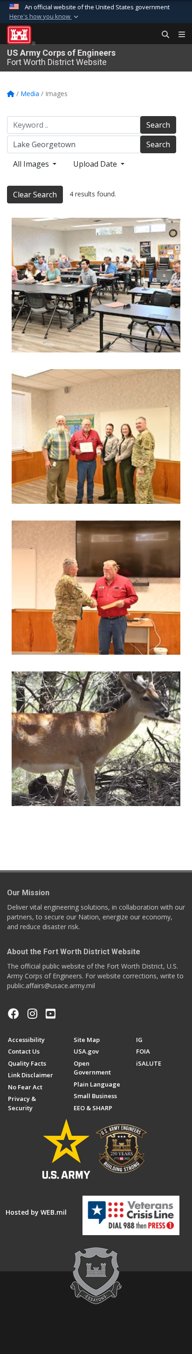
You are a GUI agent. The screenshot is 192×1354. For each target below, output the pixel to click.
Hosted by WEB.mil (36, 1212)
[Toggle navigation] (178, 34)
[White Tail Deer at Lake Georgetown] (96, 738)
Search (158, 125)
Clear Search (35, 194)
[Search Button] (162, 34)
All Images (32, 164)
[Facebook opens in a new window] (13, 1013)
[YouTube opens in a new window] (50, 1013)
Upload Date (96, 164)
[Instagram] (32, 1013)
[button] (44, 16)
